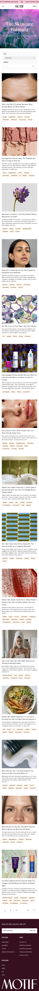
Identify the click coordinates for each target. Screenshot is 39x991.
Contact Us (23, 942)
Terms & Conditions (26, 952)
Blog (3, 975)
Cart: (35, 6)
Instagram (5, 942)
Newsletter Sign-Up (8, 952)
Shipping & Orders (25, 945)
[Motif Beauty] (19, 6)
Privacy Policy (24, 955)
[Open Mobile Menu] (8, 6)
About (3, 968)
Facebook (5, 945)
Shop (3, 965)
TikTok (4, 948)
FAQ (3, 971)
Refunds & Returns (26, 948)
